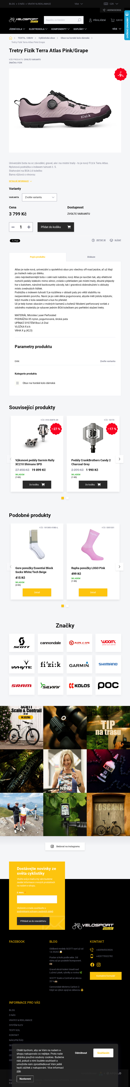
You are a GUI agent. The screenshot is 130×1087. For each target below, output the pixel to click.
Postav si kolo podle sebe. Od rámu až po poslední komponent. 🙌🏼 (65, 960)
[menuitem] (17, 29)
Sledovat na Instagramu (68, 846)
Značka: (15, 63)
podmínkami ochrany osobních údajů (35, 911)
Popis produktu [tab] (37, 257)
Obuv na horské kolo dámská (39, 383)
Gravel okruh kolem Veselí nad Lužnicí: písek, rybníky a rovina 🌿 (65, 971)
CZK (112, 4)
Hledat (79, 20)
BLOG (12, 4)
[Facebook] (92, 964)
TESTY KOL (14, 1030)
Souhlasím (103, 1052)
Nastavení (25, 1078)
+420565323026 (104, 950)
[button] (62, 498)
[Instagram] (98, 964)
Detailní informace (19, 181)
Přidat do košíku (51, 227)
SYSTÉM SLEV (16, 1025)
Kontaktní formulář (105, 976)
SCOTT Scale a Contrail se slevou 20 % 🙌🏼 (65, 980)
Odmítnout (81, 1052)
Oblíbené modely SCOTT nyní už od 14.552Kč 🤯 (66, 950)
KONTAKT (14, 1035)
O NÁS (21, 4)
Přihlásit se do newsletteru (33, 921)
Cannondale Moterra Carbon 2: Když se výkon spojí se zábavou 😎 (66, 988)
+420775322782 (104, 956)
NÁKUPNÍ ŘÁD (16, 1040)
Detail (37, 592)
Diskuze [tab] (91, 257)
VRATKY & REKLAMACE (39, 4)
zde (19, 1071)
